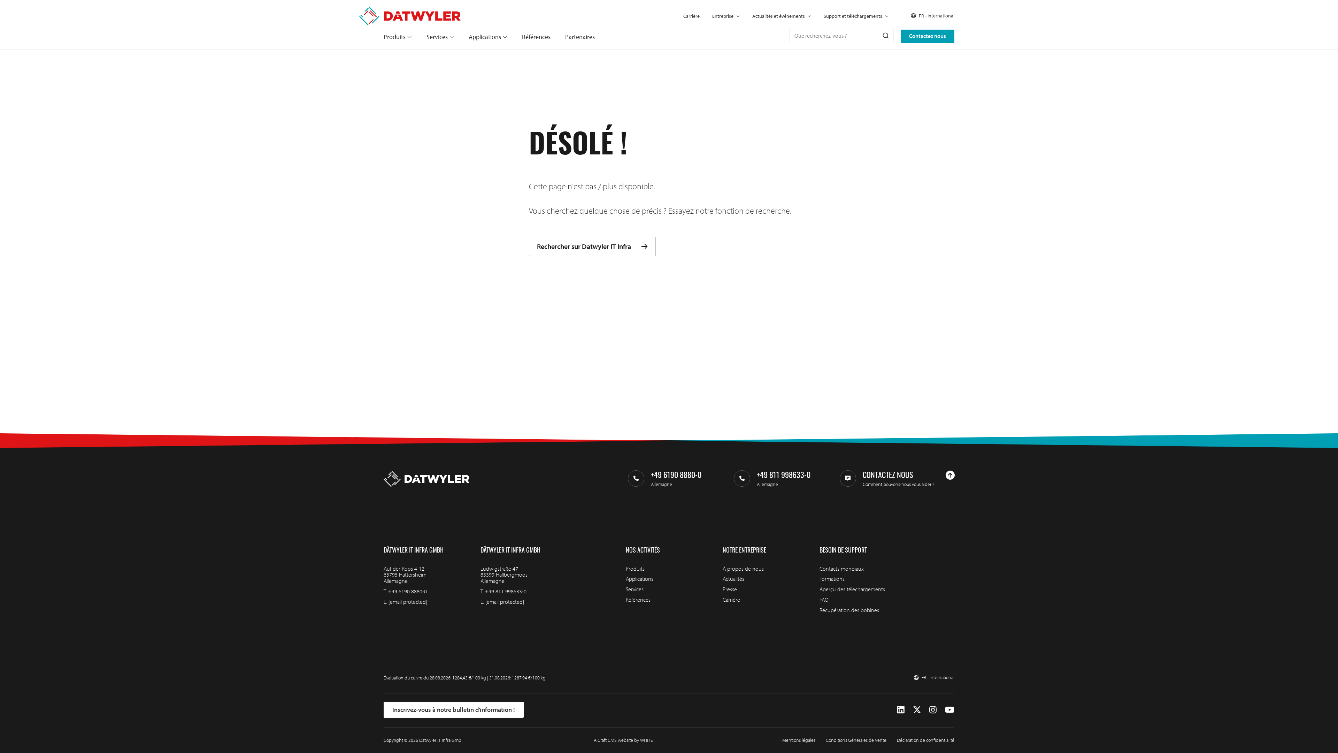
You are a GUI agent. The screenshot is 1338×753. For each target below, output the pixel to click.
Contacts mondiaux (842, 568)
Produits (395, 37)
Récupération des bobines (849, 610)
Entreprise (722, 16)
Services (437, 37)
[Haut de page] (950, 475)
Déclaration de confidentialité (925, 740)
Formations (832, 578)
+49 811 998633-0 (505, 591)
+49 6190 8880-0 (407, 591)
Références (536, 37)
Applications (485, 37)
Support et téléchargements (853, 16)
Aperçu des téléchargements (852, 589)
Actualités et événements (778, 16)
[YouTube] (949, 710)
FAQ (824, 599)
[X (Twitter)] (917, 710)
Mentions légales (798, 740)
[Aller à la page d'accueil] (410, 10)
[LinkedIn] (901, 710)
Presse (730, 589)
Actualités (733, 578)
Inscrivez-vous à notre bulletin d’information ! (453, 710)
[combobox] (841, 35)
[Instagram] (933, 710)
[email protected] (408, 601)
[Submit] (885, 35)
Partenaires (580, 37)
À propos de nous (743, 568)
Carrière (691, 16)
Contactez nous (927, 35)
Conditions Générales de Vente (856, 740)
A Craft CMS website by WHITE (623, 740)
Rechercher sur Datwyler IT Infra (584, 246)
